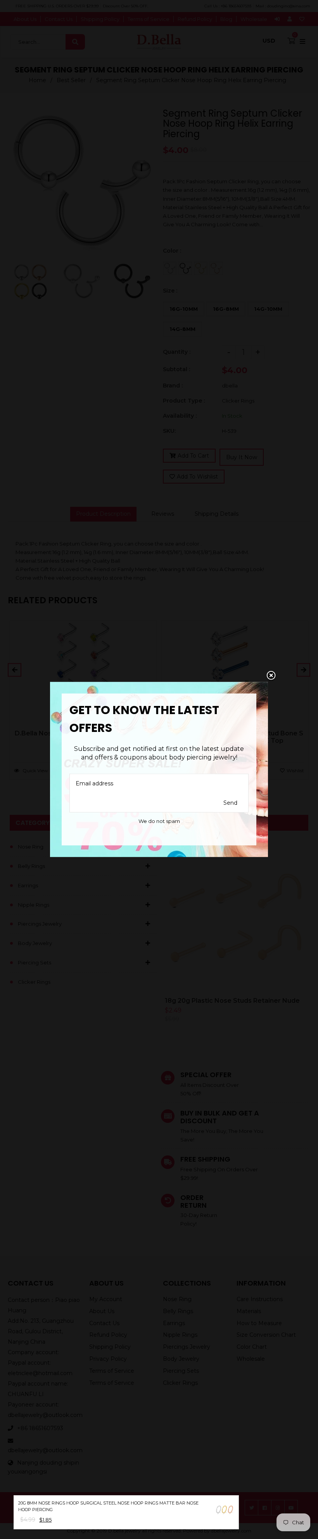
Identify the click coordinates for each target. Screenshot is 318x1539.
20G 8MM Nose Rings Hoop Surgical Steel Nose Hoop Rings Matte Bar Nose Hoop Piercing (108, 1506)
